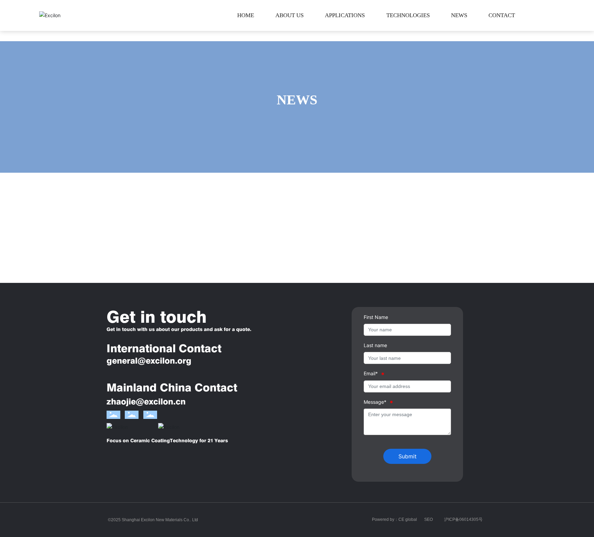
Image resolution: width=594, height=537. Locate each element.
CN (551, 15)
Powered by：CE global (394, 519)
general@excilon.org (149, 361)
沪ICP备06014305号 (463, 519)
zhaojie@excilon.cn (146, 402)
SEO (428, 519)
